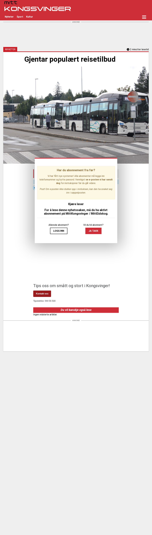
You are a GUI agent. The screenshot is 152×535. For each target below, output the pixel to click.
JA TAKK (93, 230)
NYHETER (10, 49)
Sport (20, 16)
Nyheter (9, 16)
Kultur (29, 16)
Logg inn (58, 230)
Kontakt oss (42, 293)
